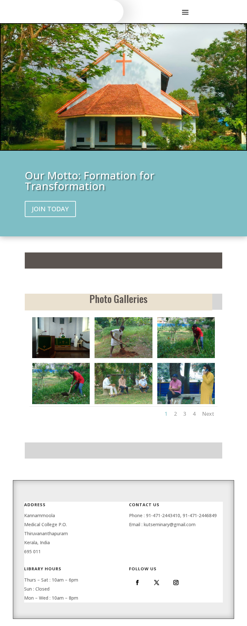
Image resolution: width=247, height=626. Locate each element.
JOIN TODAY (50, 208)
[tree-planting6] (61, 404)
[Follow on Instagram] (176, 582)
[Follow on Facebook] (137, 582)
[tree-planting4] (123, 358)
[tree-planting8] (186, 404)
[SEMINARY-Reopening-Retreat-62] (61, 358)
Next (208, 413)
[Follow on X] (157, 582)
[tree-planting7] (123, 404)
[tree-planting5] (186, 358)
